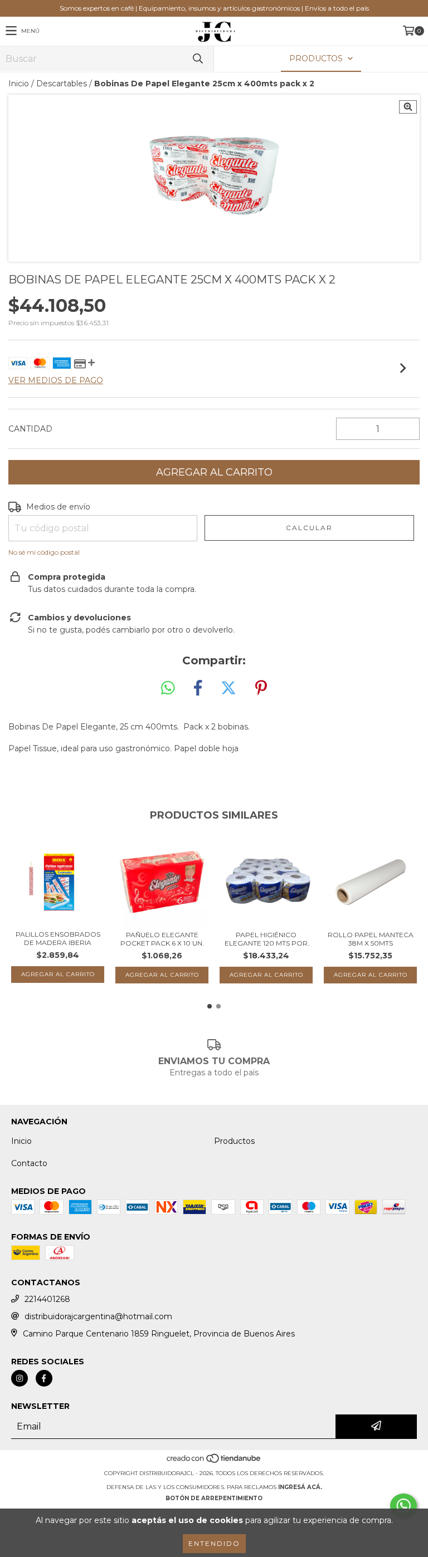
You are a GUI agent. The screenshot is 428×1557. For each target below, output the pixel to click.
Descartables (61, 84)
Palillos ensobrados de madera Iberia (58, 938)
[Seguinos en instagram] (19, 1378)
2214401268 (47, 1299)
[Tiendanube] (214, 1462)
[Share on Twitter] (228, 688)
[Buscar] (197, 58)
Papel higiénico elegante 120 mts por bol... (266, 939)
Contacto (29, 1163)
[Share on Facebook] (198, 688)
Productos (234, 1141)
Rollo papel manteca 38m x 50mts (371, 939)
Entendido (214, 1543)
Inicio (18, 84)
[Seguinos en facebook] (44, 1378)
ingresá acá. (300, 1487)
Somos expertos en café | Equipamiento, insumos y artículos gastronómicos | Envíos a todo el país (214, 8)
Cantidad (30, 429)
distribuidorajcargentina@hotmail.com (98, 1316)
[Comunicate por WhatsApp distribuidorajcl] (403, 1506)
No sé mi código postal (44, 552)
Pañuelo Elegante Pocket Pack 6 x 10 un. (162, 939)
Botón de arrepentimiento (214, 1498)
